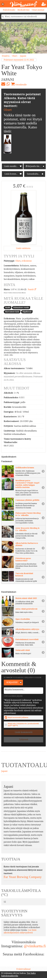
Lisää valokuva (23, 248)
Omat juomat (38, 10)
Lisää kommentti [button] (12, 174)
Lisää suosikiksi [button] (11, 166)
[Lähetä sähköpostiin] (3, 84)
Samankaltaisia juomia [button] (35, 174)
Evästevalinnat (23, 969)
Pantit (31, 289)
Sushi (7, 308)
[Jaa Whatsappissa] (8, 84)
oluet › (15, 56)
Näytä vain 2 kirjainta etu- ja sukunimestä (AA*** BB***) (23, 725)
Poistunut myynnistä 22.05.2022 (19, 60)
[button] (3, 4)
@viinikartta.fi (35, 946)
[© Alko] (23, 217)
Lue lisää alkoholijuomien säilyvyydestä (20, 931)
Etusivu (5, 56)
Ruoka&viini (23, 10)
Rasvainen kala (12, 312)
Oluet (8, 110)
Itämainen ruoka (21, 308)
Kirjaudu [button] (12, 682)
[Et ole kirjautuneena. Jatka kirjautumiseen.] (43, 4)
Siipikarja (26, 312)
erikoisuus (27, 261)
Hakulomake (9, 10)
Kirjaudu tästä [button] (34, 166)
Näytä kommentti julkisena (18, 717)
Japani (23, 56)
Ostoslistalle (21, 84)
